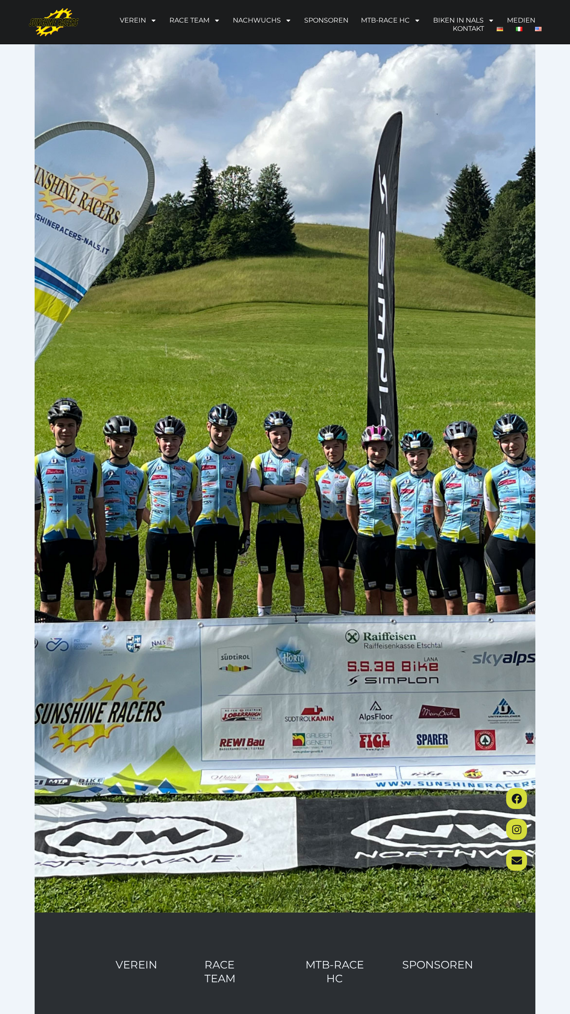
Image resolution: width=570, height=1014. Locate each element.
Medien (521, 20)
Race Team (189, 20)
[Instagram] (516, 829)
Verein (133, 20)
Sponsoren (326, 20)
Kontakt (468, 29)
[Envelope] (516, 860)
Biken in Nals (458, 20)
